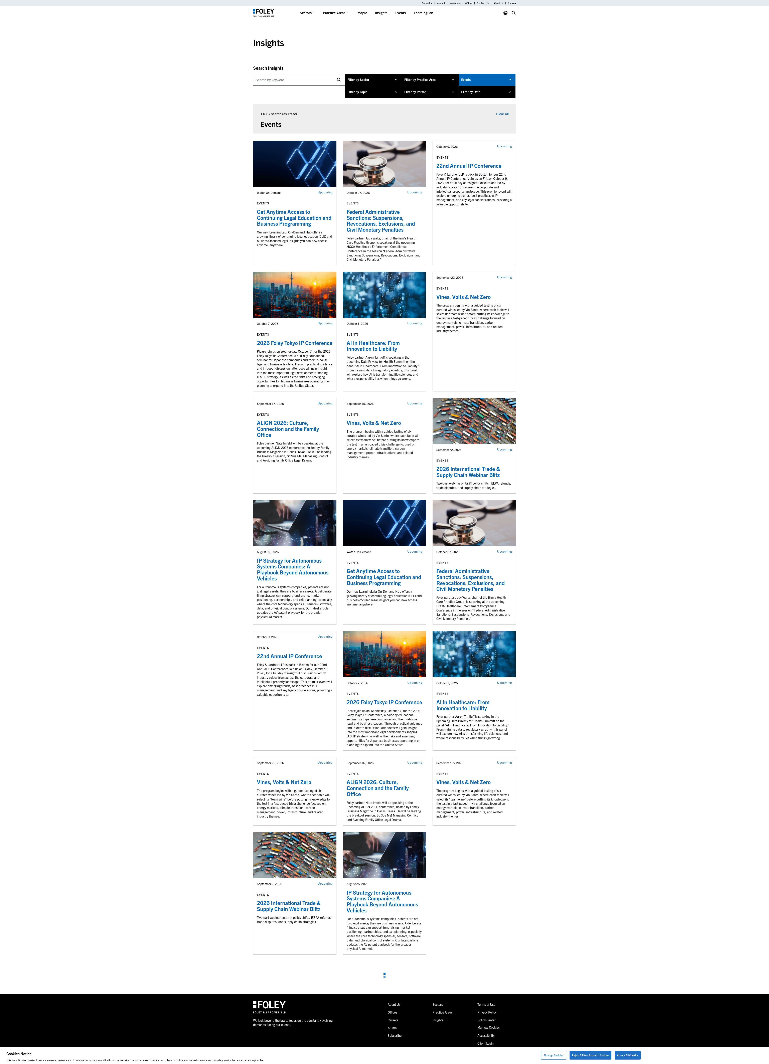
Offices (468, 3)
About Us (498, 3)
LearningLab (423, 12)
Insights (381, 12)
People (361, 12)
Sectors (306, 12)
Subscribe (427, 3)
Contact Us (483, 3)
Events (400, 12)
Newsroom (455, 3)
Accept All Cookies (627, 1055)
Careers (512, 3)
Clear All (502, 114)
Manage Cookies (553, 1055)
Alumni (441, 3)
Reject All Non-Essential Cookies (590, 1055)
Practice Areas (334, 12)
